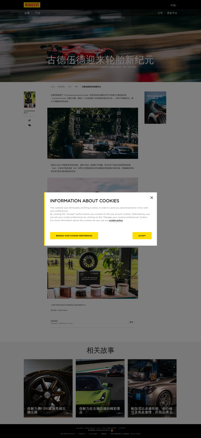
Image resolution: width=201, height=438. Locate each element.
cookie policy (116, 220)
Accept (142, 235)
